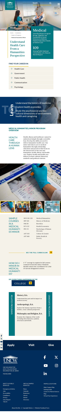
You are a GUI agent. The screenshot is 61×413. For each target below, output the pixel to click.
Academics (18, 33)
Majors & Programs (16, 35)
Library (25, 395)
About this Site (16, 408)
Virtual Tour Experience (51, 396)
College (20, 283)
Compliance (6, 395)
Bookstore (26, 393)
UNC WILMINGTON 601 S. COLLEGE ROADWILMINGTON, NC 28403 (11, 369)
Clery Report (6, 399)
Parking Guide (48, 389)
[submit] (50, 3)
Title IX (5, 402)
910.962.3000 (7, 374)
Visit (31, 345)
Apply (11, 345)
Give (51, 345)
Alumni (25, 397)
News (25, 389)
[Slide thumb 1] (7, 207)
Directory (26, 399)
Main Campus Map (49, 387)
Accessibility (6, 393)
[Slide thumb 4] (52, 207)
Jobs (4, 391)
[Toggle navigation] (59, 4)
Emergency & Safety (9, 389)
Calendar (26, 391)
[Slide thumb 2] (22, 207)
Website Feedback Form (42, 408)
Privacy (5, 397)
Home (11, 33)
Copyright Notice (28, 408)
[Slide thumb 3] (37, 207)
